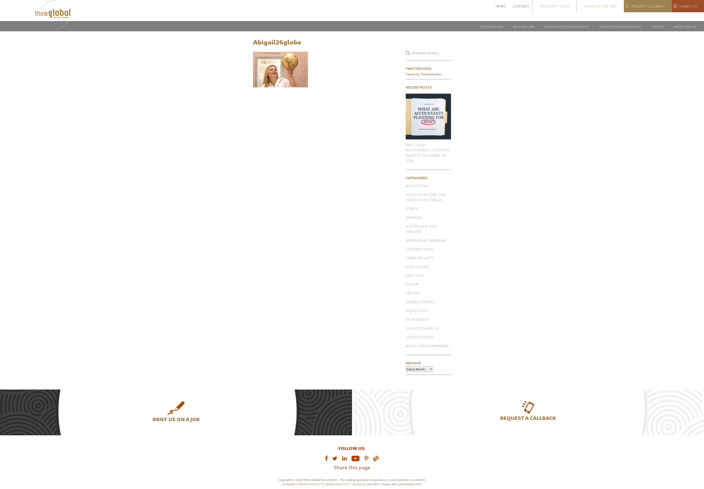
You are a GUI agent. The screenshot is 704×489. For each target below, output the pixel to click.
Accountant (417, 185)
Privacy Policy (309, 484)
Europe (412, 284)
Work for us (685, 26)
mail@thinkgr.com (406, 484)
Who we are (524, 26)
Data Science (417, 266)
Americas (414, 217)
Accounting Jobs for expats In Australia (425, 196)
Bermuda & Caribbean (426, 240)
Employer (414, 275)
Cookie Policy (334, 484)
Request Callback (648, 6)
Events (657, 26)
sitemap (289, 484)
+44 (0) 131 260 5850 (600, 6)
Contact (521, 6)
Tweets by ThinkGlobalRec (423, 74)
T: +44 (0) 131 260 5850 (364, 484)
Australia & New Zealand (421, 228)
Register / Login (554, 6)
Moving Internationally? (566, 26)
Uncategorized (420, 337)
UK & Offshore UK (422, 328)
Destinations (491, 26)
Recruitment (418, 319)
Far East (413, 293)
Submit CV (688, 6)
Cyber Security (420, 258)
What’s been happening (427, 345)
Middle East (417, 310)
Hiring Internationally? (620, 26)
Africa (412, 208)
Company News (419, 249)
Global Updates (420, 302)
